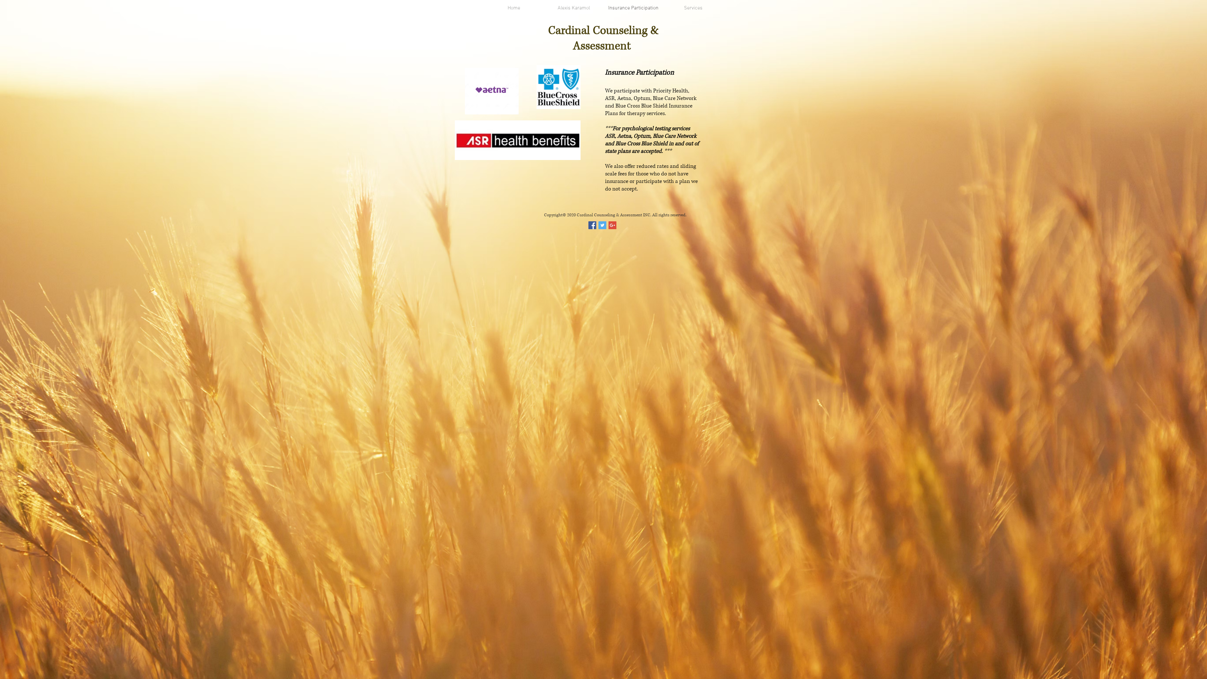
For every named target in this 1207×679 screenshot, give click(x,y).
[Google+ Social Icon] (612, 225)
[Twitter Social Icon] (602, 225)
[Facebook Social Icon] (592, 225)
